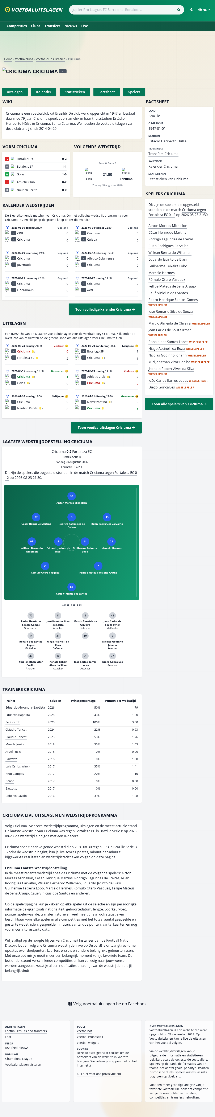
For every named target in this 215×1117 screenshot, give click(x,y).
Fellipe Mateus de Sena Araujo (172, 286)
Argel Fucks (13, 752)
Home (8, 59)
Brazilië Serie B (111, 831)
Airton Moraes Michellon (167, 225)
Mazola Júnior (15, 744)
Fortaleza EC (85, 831)
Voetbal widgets (88, 1043)
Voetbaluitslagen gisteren (23, 1065)
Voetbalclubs (24, 59)
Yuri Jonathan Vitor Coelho (169, 362)
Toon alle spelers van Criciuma (178, 404)
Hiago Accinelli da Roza (166, 348)
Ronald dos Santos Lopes (168, 341)
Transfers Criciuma (163, 153)
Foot (8, 1037)
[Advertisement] (107, 45)
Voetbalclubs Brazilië (50, 59)
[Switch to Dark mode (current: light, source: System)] (191, 9)
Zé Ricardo (12, 722)
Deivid (9, 781)
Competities (17, 26)
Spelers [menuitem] (134, 92)
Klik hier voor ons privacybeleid (99, 1074)
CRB (105, 847)
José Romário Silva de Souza (170, 311)
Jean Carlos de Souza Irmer (169, 330)
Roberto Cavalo (16, 796)
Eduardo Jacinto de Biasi (167, 259)
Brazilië (154, 116)
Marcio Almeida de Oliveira (169, 323)
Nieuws (70, 26)
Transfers (52, 26)
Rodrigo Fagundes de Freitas (171, 239)
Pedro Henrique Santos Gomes (173, 299)
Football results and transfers (26, 1031)
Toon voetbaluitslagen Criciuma (105, 427)
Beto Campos (14, 774)
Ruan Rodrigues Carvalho (168, 246)
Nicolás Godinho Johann (167, 355)
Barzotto (11, 759)
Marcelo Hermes (161, 272)
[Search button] (178, 10)
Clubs (35, 26)
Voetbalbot (84, 1031)
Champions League (18, 1059)
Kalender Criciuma (163, 166)
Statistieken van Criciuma (168, 179)
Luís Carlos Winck (17, 766)
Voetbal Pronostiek (90, 1037)
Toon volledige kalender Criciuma (103, 309)
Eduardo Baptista (17, 715)
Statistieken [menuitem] (75, 92)
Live (84, 26)
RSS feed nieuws (17, 1048)
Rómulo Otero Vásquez (166, 279)
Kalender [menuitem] (43, 92)
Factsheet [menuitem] (106, 92)
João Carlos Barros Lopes (168, 380)
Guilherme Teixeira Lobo (167, 266)
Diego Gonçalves (161, 387)
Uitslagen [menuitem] (15, 92)
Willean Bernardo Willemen (169, 252)
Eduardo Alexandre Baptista (25, 707)
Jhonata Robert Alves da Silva (171, 368)
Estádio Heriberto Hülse (167, 141)
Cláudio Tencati (16, 729)
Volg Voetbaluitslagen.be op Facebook (109, 1004)
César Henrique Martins (167, 232)
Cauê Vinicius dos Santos (168, 293)
